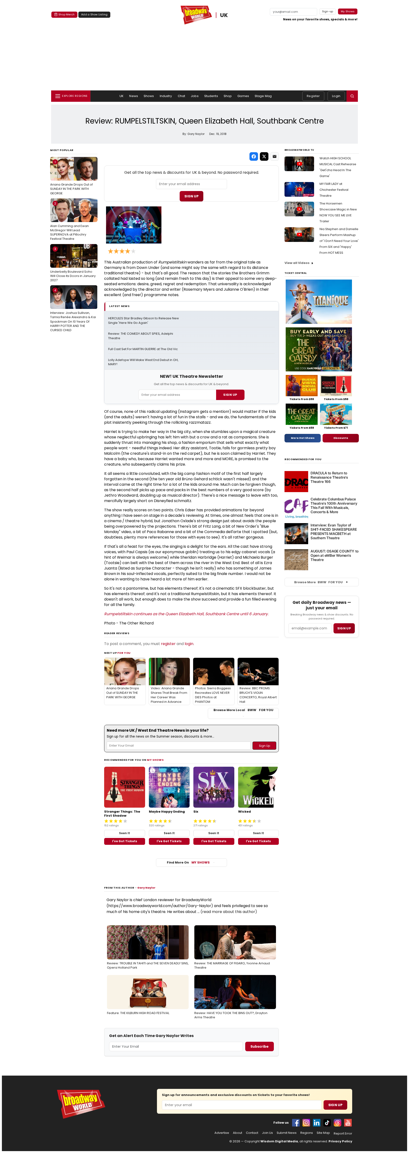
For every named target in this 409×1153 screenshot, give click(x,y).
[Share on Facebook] (253, 156)
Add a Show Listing (94, 14)
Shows (149, 96)
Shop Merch (66, 14)
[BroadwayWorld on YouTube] (348, 1122)
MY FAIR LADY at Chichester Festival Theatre (334, 190)
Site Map (323, 1133)
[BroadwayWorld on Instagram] (306, 1122)
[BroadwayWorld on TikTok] (327, 1122)
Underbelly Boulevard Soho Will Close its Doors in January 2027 (73, 264)
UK (224, 15)
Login (336, 96)
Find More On (188, 862)
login (189, 643)
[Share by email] (274, 156)
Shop (228, 96)
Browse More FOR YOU (318, 582)
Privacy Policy (340, 1141)
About (237, 1133)
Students (211, 96)
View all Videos (297, 263)
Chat (181, 96)
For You (124, 653)
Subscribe (259, 1046)
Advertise (221, 1133)
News (133, 96)
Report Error (343, 1133)
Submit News (287, 1133)
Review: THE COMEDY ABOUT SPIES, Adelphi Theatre (141, 336)
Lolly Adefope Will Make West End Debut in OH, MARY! (143, 362)
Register (313, 96)
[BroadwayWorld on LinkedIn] (316, 1122)
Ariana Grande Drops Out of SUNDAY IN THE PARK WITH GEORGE (71, 177)
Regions (306, 1133)
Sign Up (191, 196)
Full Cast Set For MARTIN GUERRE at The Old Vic (143, 349)
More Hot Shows (303, 438)
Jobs (195, 96)
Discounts (340, 438)
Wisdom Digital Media (279, 1141)
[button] (352, 96)
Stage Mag (263, 96)
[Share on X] (264, 156)
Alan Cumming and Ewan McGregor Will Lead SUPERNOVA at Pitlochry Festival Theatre (69, 221)
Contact (252, 1133)
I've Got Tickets (124, 841)
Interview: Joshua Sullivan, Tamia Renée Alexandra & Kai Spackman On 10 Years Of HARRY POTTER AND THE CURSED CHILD (73, 310)
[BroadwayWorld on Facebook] (296, 1122)
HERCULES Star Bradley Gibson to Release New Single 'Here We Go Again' (143, 320)
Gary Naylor (146, 888)
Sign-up (327, 11)
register (168, 643)
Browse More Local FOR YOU (243, 710)
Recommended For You (303, 459)
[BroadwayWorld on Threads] (337, 1122)
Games (243, 96)
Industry (166, 96)
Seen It (124, 833)
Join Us (267, 1133)
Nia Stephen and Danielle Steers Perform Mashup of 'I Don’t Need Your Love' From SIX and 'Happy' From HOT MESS (339, 241)
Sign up (344, 628)
